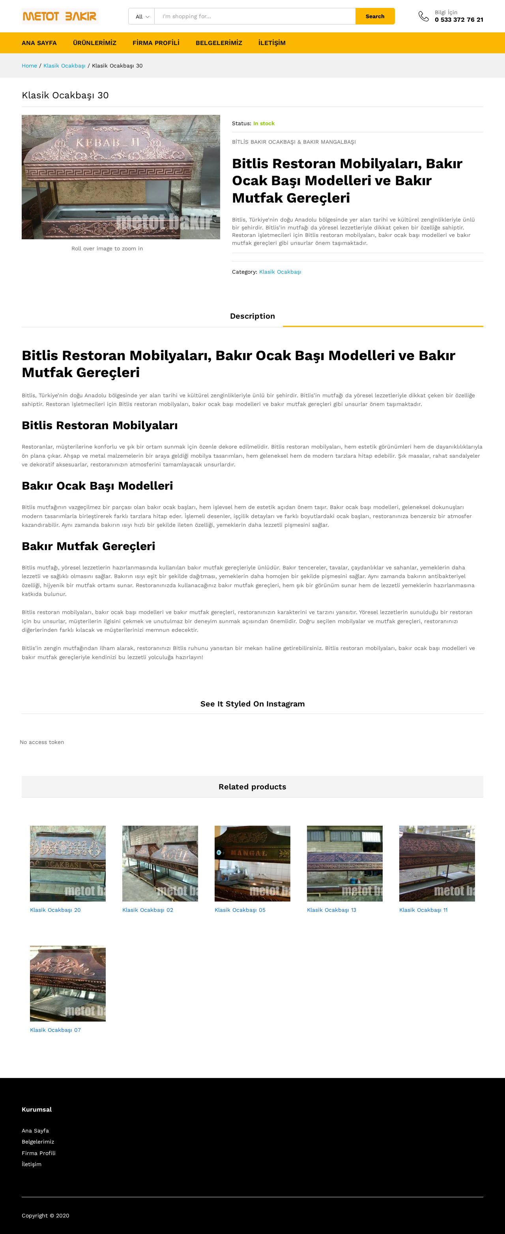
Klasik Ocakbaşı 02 (147, 910)
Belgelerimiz (219, 43)
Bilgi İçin (446, 12)
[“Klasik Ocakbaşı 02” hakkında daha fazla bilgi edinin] (151, 896)
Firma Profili (156, 43)
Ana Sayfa (39, 43)
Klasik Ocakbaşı (280, 272)
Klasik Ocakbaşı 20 (55, 910)
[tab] (252, 319)
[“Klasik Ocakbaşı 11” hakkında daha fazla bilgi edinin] (428, 896)
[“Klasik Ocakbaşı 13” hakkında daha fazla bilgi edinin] (335, 896)
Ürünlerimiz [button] (94, 43)
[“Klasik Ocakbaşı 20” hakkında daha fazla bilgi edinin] (58, 896)
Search (375, 16)
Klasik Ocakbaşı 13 (331, 910)
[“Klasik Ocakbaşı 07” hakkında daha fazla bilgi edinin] (58, 1017)
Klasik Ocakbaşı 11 (423, 910)
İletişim (272, 43)
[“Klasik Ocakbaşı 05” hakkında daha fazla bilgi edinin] (243, 896)
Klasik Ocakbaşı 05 (240, 910)
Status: (241, 123)
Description (252, 316)
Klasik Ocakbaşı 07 (55, 1030)
